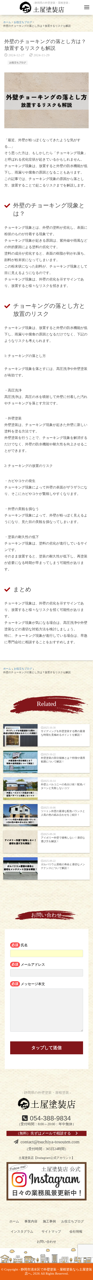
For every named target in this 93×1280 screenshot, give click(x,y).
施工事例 (49, 1221)
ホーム (14, 1221)
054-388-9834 (50, 1118)
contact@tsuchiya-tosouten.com (50, 1141)
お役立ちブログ (17, 62)
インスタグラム (22, 1231)
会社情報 (75, 1231)
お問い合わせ (46, 1241)
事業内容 (30, 1221)
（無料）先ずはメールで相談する (43, 1133)
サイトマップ (51, 1231)
